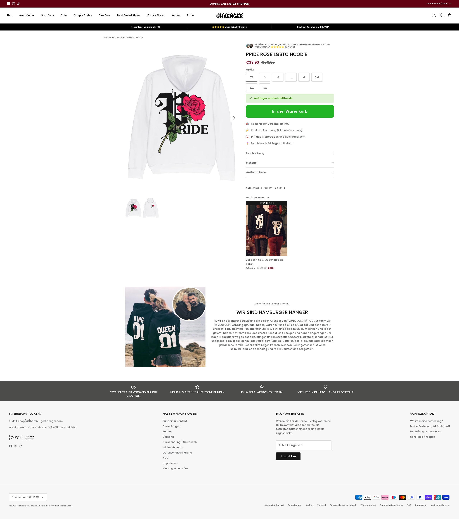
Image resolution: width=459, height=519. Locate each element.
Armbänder (26, 15)
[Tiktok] (18, 3)
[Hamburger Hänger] (229, 15)
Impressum (170, 463)
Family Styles (156, 15)
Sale (64, 15)
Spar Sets (47, 15)
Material (251, 163)
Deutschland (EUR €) (437, 3)
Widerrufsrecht (173, 447)
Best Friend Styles (128, 15)
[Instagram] (13, 3)
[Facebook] (8, 3)
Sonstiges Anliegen (422, 437)
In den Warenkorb (290, 111)
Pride (190, 15)
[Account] (433, 15)
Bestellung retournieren (425, 431)
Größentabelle (256, 172)
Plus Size (104, 15)
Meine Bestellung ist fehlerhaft (430, 426)
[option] (181, 117)
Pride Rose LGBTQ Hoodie (130, 37)
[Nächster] (234, 118)
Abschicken (288, 456)
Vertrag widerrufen (175, 468)
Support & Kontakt (175, 421)
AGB (165, 458)
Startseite (109, 37)
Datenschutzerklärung (177, 452)
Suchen (167, 431)
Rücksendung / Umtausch (180, 442)
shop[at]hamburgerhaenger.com (40, 421)
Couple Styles (83, 15)
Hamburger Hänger (27, 505)
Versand (168, 437)
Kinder (176, 15)
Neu (9, 15)
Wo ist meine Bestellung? (426, 421)
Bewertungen (171, 426)
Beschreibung (255, 153)
